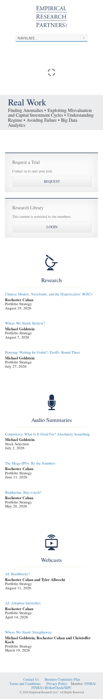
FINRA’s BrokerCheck (47, 688)
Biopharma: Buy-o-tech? (23, 492)
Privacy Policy (56, 684)
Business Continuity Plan (62, 679)
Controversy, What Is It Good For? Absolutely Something (47, 434)
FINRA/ (90, 684)
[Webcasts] (51, 542)
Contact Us (31, 679)
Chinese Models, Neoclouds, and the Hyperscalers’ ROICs (48, 294)
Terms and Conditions (25, 684)
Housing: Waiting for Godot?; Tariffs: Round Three (42, 352)
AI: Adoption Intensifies (23, 603)
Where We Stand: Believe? (25, 323)
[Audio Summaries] (51, 402)
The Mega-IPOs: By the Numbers (30, 463)
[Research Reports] (51, 262)
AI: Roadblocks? (17, 573)
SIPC (68, 688)
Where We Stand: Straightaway (28, 632)
